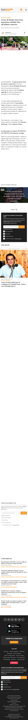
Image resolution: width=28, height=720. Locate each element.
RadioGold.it (17, 714)
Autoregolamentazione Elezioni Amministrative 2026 (14, 706)
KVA (17, 718)
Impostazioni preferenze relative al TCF (14, 707)
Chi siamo (6, 651)
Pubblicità (21, 651)
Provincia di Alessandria (21, 567)
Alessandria (8, 18)
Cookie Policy (17, 695)
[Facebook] (5, 619)
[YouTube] (12, 619)
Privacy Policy (18, 238)
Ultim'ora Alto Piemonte (9, 657)
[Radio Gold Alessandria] (7, 9)
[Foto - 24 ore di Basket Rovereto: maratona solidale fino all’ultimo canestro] (14, 43)
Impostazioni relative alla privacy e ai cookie (14, 709)
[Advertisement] (14, 66)
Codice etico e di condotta (14, 698)
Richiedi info (14, 642)
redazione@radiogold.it (19, 716)
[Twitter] (8, 619)
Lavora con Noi (21, 659)
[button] (26, 248)
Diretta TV (13, 659)
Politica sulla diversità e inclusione (14, 697)
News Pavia (7, 234)
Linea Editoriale (14, 700)
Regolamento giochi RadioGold (14, 701)
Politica (3, 607)
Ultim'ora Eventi (21, 657)
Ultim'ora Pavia (20, 655)
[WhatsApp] (22, 619)
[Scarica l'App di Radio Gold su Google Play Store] (14, 631)
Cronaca (3, 280)
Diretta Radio (6, 659)
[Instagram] (15, 619)
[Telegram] (19, 619)
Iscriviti (21, 227)
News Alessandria (9, 231)
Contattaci (14, 662)
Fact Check (14, 703)
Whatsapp (9, 653)
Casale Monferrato (10, 567)
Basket (2, 18)
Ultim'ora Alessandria (9, 655)
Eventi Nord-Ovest (9, 236)
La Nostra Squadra (13, 651)
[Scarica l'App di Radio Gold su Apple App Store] (14, 626)
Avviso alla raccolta (14, 710)
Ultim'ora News (17, 653)
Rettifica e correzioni (14, 704)
